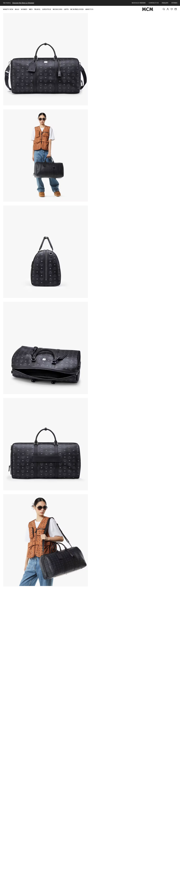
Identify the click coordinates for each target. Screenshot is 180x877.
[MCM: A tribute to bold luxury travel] (147, 10)
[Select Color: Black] (111, 33)
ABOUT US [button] (89, 9)
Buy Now (148, 47)
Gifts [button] (66, 9)
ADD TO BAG (120, 47)
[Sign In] (168, 9)
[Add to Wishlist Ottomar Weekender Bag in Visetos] (160, 16)
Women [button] (24, 9)
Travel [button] (37, 9)
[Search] (164, 9)
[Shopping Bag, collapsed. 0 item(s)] (175, 9)
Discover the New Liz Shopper (23, 3)
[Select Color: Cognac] (120, 33)
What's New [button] (8, 9)
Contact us (154, 3)
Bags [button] (17, 9)
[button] (45, 59)
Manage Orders (139, 3)
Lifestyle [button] (46, 9)
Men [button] (31, 9)
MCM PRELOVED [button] (77, 9)
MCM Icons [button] (57, 9)
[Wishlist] (172, 9)
